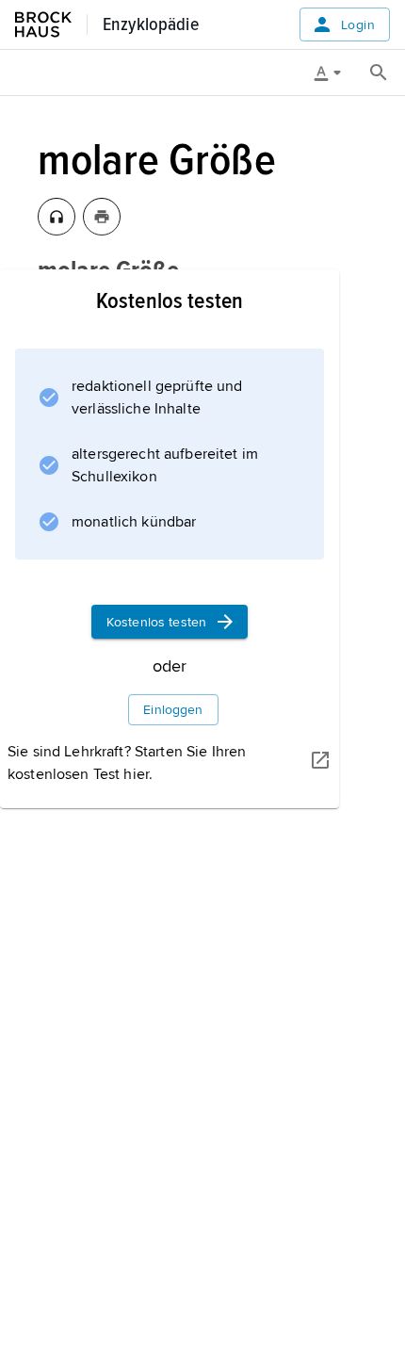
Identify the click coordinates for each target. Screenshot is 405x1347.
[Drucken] (102, 216)
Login (358, 25)
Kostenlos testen (156, 622)
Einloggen (172, 710)
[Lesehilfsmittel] (334, 72)
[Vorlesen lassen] (56, 216)
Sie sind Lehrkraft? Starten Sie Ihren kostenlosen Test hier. (127, 763)
